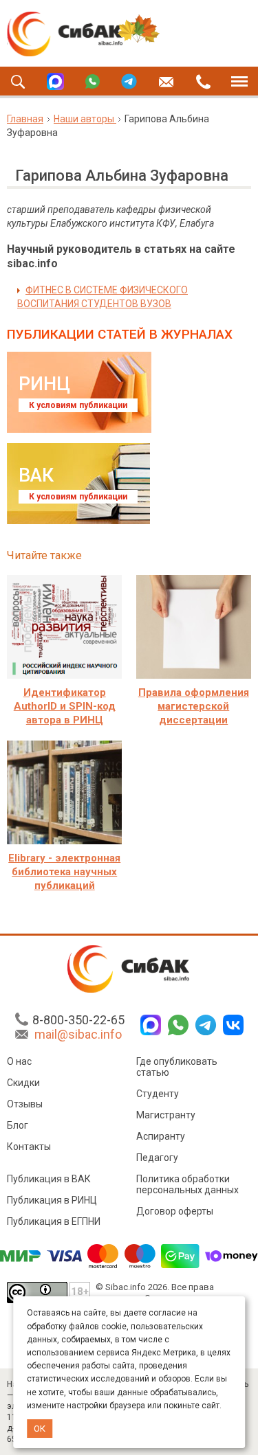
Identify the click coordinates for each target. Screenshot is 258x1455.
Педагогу (157, 1157)
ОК (39, 1428)
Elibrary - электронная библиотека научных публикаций (64, 872)
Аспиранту (160, 1136)
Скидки (23, 1082)
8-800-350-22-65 (78, 1020)
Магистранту (165, 1114)
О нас (19, 1061)
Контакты (29, 1146)
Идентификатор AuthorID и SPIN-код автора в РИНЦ (65, 706)
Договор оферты (174, 1211)
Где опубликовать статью (176, 1067)
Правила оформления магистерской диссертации (193, 706)
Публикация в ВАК (49, 1178)
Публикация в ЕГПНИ (53, 1221)
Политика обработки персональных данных (187, 1184)
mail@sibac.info (78, 1034)
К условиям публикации (78, 405)
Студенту (157, 1093)
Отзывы (25, 1103)
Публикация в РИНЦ (52, 1200)
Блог (17, 1125)
